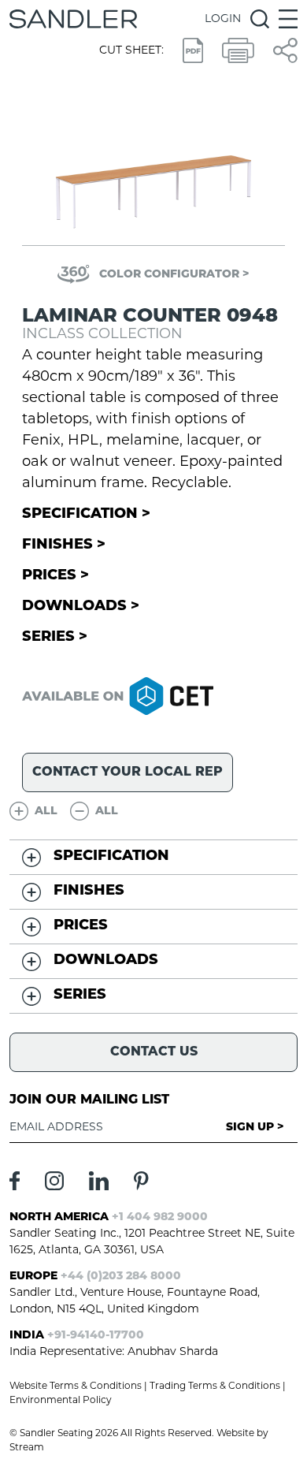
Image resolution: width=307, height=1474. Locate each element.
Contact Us (154, 1052)
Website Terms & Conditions (75, 1386)
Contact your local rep (127, 772)
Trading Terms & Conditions (215, 1386)
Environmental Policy (60, 1400)
